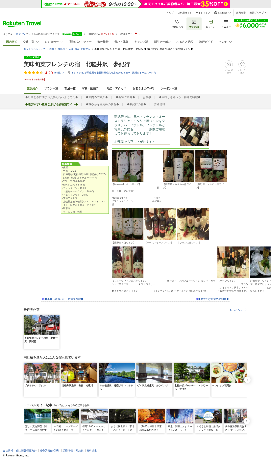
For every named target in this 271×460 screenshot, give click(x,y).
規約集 (80, 450)
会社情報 (8, 450)
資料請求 (91, 450)
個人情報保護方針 (26, 450)
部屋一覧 (70, 88)
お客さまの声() (143, 88)
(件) (57, 73)
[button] (57, 317)
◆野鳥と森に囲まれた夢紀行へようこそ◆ (51, 97)
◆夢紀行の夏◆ (136, 104)
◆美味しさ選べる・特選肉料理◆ (180, 97)
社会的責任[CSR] (50, 450)
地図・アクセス (116, 88)
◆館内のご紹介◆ (97, 97)
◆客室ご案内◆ (125, 97)
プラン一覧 (51, 88)
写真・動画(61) (91, 88)
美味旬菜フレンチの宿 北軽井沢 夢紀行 (77, 64)
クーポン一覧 (168, 88)
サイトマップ (203, 12)
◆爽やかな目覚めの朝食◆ (102, 104)
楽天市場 (241, 12)
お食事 (147, 97)
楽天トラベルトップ (34, 49)
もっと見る (236, 309)
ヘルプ (170, 12)
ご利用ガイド (185, 12)
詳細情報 (159, 104)
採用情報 (67, 450)
